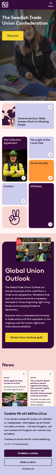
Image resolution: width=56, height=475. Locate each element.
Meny (51, 6)
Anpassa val (28, 468)
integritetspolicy (21, 444)
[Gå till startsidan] (5, 4)
